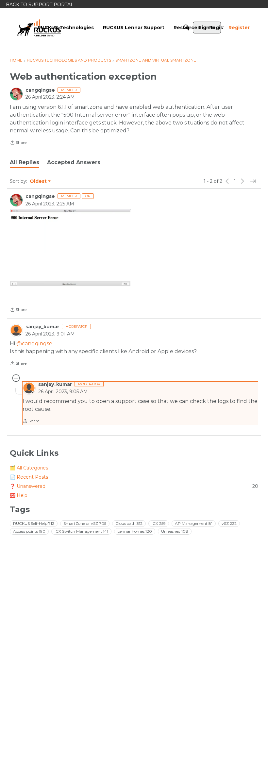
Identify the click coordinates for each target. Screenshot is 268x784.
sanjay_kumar (42, 327)
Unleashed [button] (174, 531)
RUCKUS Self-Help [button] (33, 523)
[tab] (24, 162)
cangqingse (40, 90)
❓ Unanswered (134, 486)
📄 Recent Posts (29, 477)
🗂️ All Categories (29, 468)
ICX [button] (159, 523)
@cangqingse (34, 343)
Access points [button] (29, 531)
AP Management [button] (193, 523)
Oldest (38, 181)
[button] (70, 247)
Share (18, 143)
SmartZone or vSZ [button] (84, 523)
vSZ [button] (229, 523)
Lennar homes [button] (134, 531)
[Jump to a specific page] (253, 181)
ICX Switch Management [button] (81, 531)
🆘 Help (18, 495)
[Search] (186, 27)
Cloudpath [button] (128, 523)
